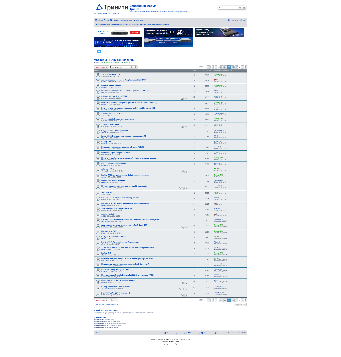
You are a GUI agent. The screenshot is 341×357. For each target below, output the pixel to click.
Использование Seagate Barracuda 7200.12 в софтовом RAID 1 (127, 275)
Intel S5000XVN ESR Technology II (115, 293)
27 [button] (237, 67)
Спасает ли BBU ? (109, 214)
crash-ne (104, 271)
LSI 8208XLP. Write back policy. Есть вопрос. (120, 242)
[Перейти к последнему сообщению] (223, 74)
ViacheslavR (105, 132)
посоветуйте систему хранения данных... (119, 280)
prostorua (217, 96)
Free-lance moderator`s (122, 62)
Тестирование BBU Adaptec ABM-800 (116, 209)
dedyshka (104, 126)
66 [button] (242, 67)
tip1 (102, 110)
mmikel (103, 282)
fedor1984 (104, 260)
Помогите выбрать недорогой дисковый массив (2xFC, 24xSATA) (129, 103)
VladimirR (217, 186)
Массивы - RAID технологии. (114, 59)
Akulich (103, 255)
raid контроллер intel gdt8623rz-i (115, 270)
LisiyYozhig (105, 227)
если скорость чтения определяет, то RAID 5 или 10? (124, 225)
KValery (103, 233)
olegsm (103, 104)
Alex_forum (105, 221)
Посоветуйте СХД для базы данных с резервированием (125, 203)
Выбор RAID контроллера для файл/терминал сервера (125, 175)
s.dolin (103, 76)
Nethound (104, 210)
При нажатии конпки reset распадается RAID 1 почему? (125, 264)
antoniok (104, 98)
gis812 (103, 216)
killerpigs (104, 165)
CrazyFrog (217, 286)
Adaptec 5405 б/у (108, 169)
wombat (103, 277)
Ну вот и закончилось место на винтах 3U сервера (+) (124, 186)
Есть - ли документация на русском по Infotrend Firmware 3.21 (128, 108)
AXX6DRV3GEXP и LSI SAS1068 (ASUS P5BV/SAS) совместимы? (128, 248)
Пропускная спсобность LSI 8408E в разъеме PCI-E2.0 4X (126, 91)
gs (215, 79)
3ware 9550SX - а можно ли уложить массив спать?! (123, 136)
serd (102, 115)
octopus (104, 177)
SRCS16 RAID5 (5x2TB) (110, 74)
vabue (103, 194)
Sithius (103, 92)
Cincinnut (104, 87)
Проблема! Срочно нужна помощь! (116, 153)
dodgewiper (218, 219)
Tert (215, 280)
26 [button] (233, 67)
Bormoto (104, 149)
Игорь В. (104, 143)
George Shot (105, 81)
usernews (104, 266)
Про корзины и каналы (111, 85)
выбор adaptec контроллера (113, 163)
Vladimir (103, 160)
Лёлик (103, 244)
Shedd (103, 205)
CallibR (103, 154)
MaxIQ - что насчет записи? (113, 181)
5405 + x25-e (106, 192)
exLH (216, 169)
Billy (102, 138)
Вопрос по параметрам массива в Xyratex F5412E (122, 147)
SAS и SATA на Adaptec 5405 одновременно (120, 198)
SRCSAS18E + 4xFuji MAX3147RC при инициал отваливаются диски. (130, 220)
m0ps (103, 199)
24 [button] (225, 67)
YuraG (106, 171)
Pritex (103, 238)
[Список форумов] (112, 6)
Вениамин (104, 182)
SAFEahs (104, 121)
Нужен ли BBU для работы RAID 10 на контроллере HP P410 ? (127, 259)
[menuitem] (106, 20)
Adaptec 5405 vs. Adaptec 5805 (114, 96)
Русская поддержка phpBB (170, 341)
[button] (209, 67)
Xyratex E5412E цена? (110, 124)
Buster (103, 249)
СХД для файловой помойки (113, 237)
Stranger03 (218, 74)
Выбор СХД (106, 142)
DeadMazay (218, 113)
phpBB (166, 339)
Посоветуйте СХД (108, 231)
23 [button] (221, 67)
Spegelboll (107, 289)
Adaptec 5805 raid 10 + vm (112, 113)
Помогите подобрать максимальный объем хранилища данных (128, 158)
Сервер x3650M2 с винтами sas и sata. (117, 119)
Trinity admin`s (109, 62)
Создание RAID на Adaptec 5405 (114, 131)
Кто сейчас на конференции (106, 310)
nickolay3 (104, 188)
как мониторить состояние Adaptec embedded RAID (123, 80)
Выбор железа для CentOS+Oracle (116, 287)
